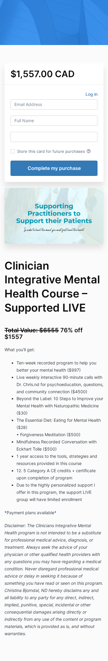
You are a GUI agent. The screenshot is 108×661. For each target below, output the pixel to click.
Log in (92, 94)
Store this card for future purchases (54, 151)
